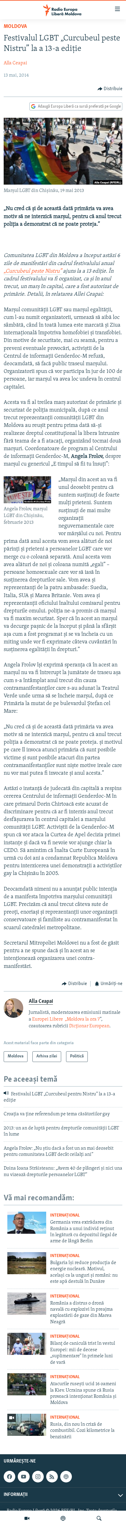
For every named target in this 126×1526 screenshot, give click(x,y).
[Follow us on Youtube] (23, 1476)
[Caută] (99, 1518)
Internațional (65, 1215)
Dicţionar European (89, 1026)
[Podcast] (63, 1518)
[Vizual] (27, 1518)
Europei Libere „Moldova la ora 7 (65, 1019)
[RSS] (52, 1476)
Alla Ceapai (15, 63)
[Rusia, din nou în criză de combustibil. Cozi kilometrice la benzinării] (26, 1425)
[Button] (110, 89)
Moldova (15, 26)
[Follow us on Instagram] (38, 1476)
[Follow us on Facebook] (9, 1476)
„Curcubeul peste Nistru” (33, 271)
